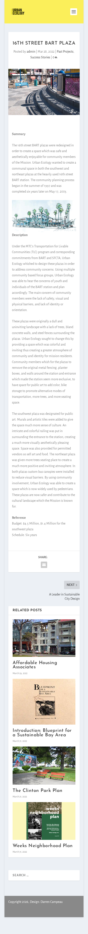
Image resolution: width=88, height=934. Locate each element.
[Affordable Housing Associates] (44, 638)
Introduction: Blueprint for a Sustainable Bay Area (42, 732)
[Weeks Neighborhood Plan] (44, 821)
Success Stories (40, 57)
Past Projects (65, 51)
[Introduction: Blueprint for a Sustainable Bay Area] (44, 702)
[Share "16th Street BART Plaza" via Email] (44, 565)
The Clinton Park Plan (38, 790)
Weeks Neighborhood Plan (43, 845)
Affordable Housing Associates (35, 665)
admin (31, 51)
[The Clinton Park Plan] (44, 766)
